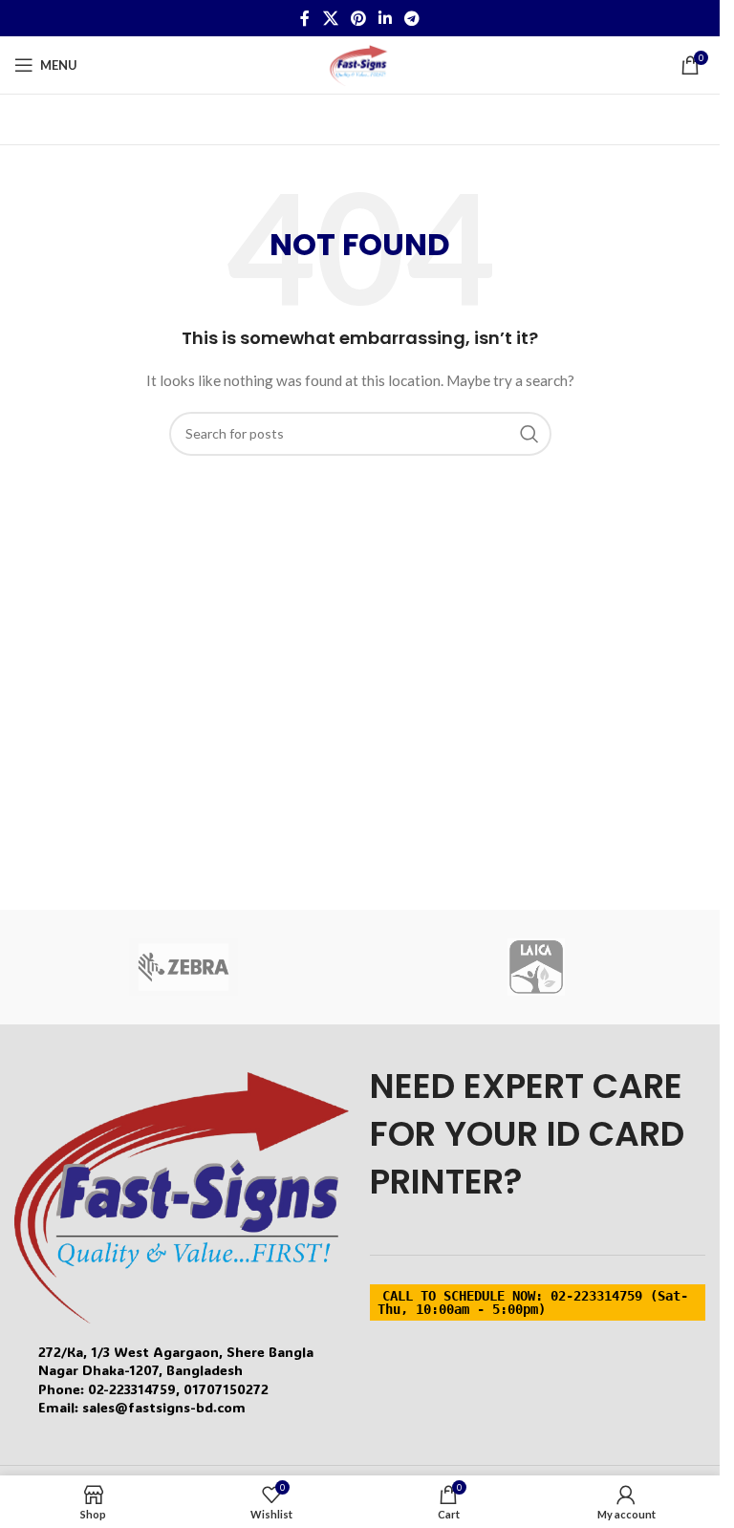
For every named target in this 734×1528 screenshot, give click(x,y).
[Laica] (536, 967)
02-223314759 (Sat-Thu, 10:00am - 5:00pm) (533, 1302)
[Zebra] (184, 967)
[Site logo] (360, 63)
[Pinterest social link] (358, 18)
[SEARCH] (529, 434)
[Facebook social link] (304, 18)
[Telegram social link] (412, 18)
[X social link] (330, 18)
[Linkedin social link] (386, 18)
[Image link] (181, 1196)
